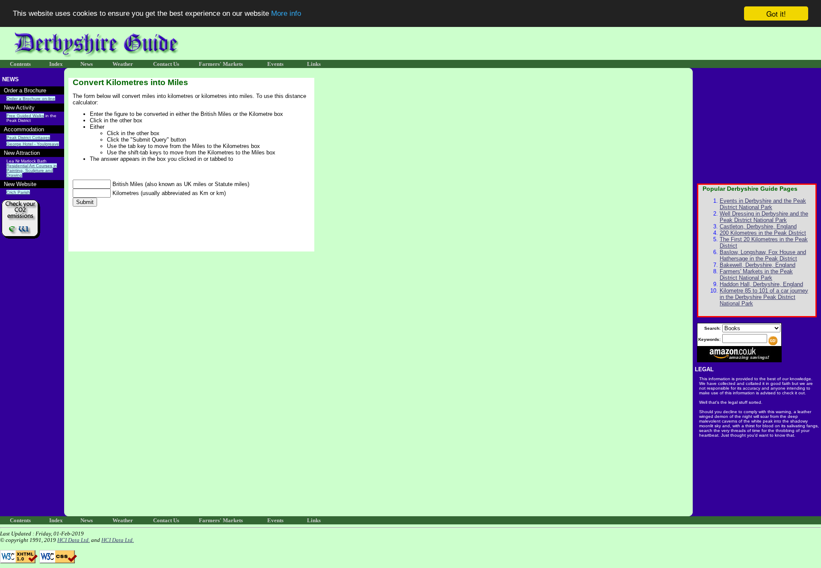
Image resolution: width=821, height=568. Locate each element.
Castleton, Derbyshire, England (758, 226)
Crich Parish (18, 192)
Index (56, 64)
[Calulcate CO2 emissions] (21, 242)
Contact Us (166, 64)
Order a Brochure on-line (30, 98)
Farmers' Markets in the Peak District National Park (756, 274)
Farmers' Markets (221, 64)
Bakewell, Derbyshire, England (757, 265)
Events (275, 64)
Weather (122, 64)
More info (286, 14)
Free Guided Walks (25, 115)
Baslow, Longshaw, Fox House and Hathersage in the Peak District (763, 255)
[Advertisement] (679, 44)
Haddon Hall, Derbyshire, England (761, 284)
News (86, 64)
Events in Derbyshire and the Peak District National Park (763, 204)
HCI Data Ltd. (73, 540)
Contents (20, 64)
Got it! (776, 13)
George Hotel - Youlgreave (32, 144)
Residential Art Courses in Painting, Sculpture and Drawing (31, 170)
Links (314, 64)
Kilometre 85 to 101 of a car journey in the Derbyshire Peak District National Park (764, 297)
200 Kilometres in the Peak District (763, 233)
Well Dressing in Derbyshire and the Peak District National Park (764, 216)
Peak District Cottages (28, 137)
